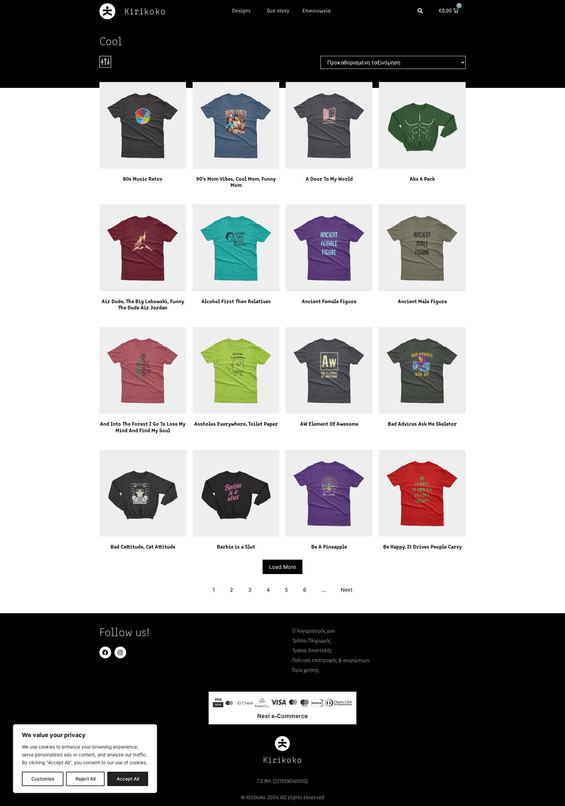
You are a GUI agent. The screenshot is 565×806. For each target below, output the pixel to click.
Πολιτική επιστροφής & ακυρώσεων (330, 660)
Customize (42, 778)
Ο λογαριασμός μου (313, 631)
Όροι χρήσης (305, 670)
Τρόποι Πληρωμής (311, 641)
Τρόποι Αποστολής (312, 650)
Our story (278, 11)
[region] (85, 758)
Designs (241, 11)
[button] (420, 11)
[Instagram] (120, 652)
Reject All (85, 778)
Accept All (128, 778)
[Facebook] (105, 652)
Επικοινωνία (316, 11)
